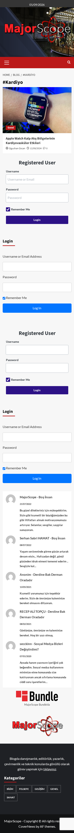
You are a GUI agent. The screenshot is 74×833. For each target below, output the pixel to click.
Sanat (11, 797)
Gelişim (39, 788)
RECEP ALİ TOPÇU (33, 611)
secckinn (26, 644)
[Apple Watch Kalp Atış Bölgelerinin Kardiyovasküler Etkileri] (37, 110)
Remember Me (20, 209)
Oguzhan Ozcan (17, 148)
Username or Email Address (22, 256)
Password (12, 189)
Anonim (25, 574)
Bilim (10, 788)
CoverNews (26, 826)
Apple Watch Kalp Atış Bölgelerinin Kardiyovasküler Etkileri (30, 140)
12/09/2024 (36, 148)
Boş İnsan (45, 497)
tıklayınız (49, 769)
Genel (11, 127)
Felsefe (24, 788)
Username (12, 171)
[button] (7, 62)
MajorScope (28, 497)
